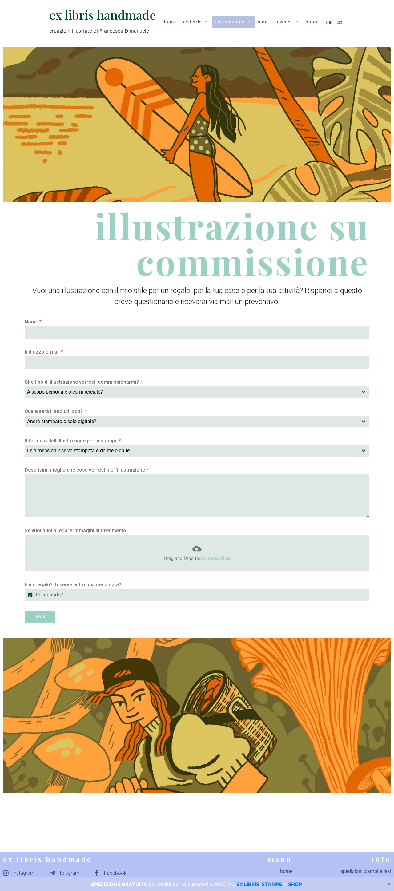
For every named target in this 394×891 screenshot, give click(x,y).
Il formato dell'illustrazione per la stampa (73, 441)
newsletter (287, 21)
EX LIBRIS (247, 884)
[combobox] (197, 392)
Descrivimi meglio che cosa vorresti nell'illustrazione (86, 470)
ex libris (192, 21)
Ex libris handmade (102, 14)
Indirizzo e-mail (44, 352)
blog (263, 21)
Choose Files (217, 558)
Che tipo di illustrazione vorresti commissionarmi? (83, 382)
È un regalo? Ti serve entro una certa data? (73, 585)
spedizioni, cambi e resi (365, 871)
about (313, 21)
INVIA (40, 616)
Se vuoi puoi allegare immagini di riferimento (75, 530)
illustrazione (230, 21)
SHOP (295, 884)
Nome (33, 322)
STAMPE (272, 884)
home (170, 21)
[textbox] (191, 392)
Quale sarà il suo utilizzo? (55, 411)
